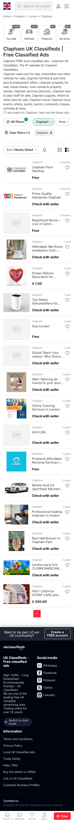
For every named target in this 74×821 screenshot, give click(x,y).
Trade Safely (11, 758)
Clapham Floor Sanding (42, 169)
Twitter (48, 687)
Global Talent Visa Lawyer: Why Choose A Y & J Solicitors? (47, 354)
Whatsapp (50, 665)
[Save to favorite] (67, 167)
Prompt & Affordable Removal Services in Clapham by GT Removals (47, 460)
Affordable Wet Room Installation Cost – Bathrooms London (47, 248)
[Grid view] (59, 149)
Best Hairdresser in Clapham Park (46, 540)
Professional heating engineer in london (47, 513)
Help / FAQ (10, 765)
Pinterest (49, 680)
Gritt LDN (38, 432)
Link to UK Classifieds (17, 778)
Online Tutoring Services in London (46, 407)
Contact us (10, 801)
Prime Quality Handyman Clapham (46, 195)
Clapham (42, 132)
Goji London (41, 326)
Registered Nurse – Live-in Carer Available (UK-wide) (46, 222)
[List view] (67, 149)
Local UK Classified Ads (19, 752)
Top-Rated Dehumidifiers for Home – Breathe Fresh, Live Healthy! (46, 301)
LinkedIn (49, 695)
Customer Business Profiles (21, 785)
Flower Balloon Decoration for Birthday (43, 275)
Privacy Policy (12, 745)
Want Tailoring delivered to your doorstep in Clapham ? (47, 381)
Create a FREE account (57, 633)
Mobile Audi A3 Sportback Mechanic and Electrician (47, 487)
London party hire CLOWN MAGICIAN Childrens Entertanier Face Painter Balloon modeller (45, 566)
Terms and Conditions (17, 739)
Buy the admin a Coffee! (19, 772)
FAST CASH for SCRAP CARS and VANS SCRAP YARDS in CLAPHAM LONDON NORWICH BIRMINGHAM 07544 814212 (47, 593)
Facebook (50, 673)
